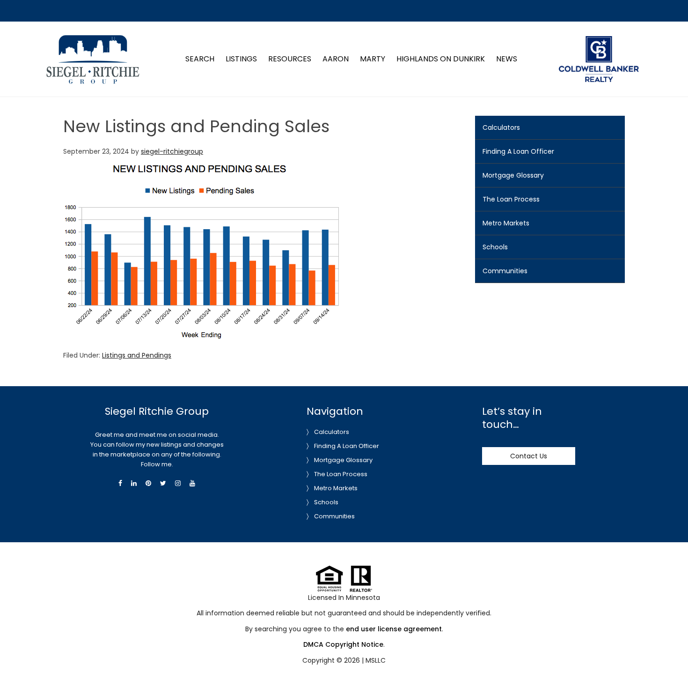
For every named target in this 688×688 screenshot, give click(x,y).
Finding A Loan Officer (518, 151)
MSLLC (376, 660)
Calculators (501, 127)
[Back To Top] (671, 661)
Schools (495, 247)
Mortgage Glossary (513, 175)
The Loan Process (511, 199)
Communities (505, 271)
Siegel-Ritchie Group (92, 39)
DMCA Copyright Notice (343, 644)
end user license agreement (394, 629)
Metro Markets (506, 223)
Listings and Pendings (136, 355)
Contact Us (528, 456)
